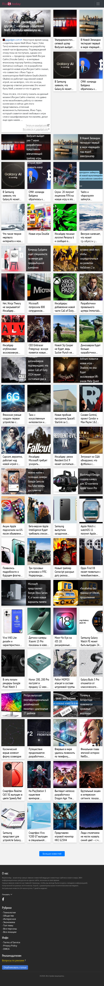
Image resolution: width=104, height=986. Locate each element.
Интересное (9, 918)
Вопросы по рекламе (13, 960)
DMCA (6, 948)
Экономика (9, 922)
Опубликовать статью (15, 967)
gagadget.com (12, 39)
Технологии (9, 912)
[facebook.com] (3, 899)
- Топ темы (7, 925)
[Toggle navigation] (98, 3)
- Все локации (9, 931)
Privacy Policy (10, 945)
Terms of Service (11, 942)
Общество (8, 915)
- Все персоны (9, 928)
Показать (6, 894)
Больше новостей (52, 853)
